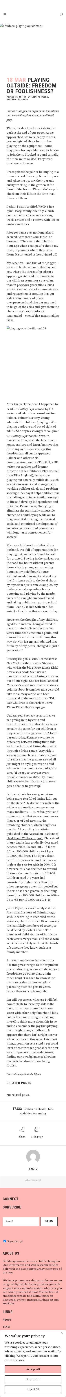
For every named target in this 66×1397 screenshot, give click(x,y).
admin (24, 99)
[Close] (62, 1333)
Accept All (33, 1369)
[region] (33, 1363)
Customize (33, 1379)
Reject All (33, 1389)
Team (6, 1326)
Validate (11, 99)
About (7, 1319)
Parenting (39, 1113)
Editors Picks (40, 96)
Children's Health (35, 1109)
